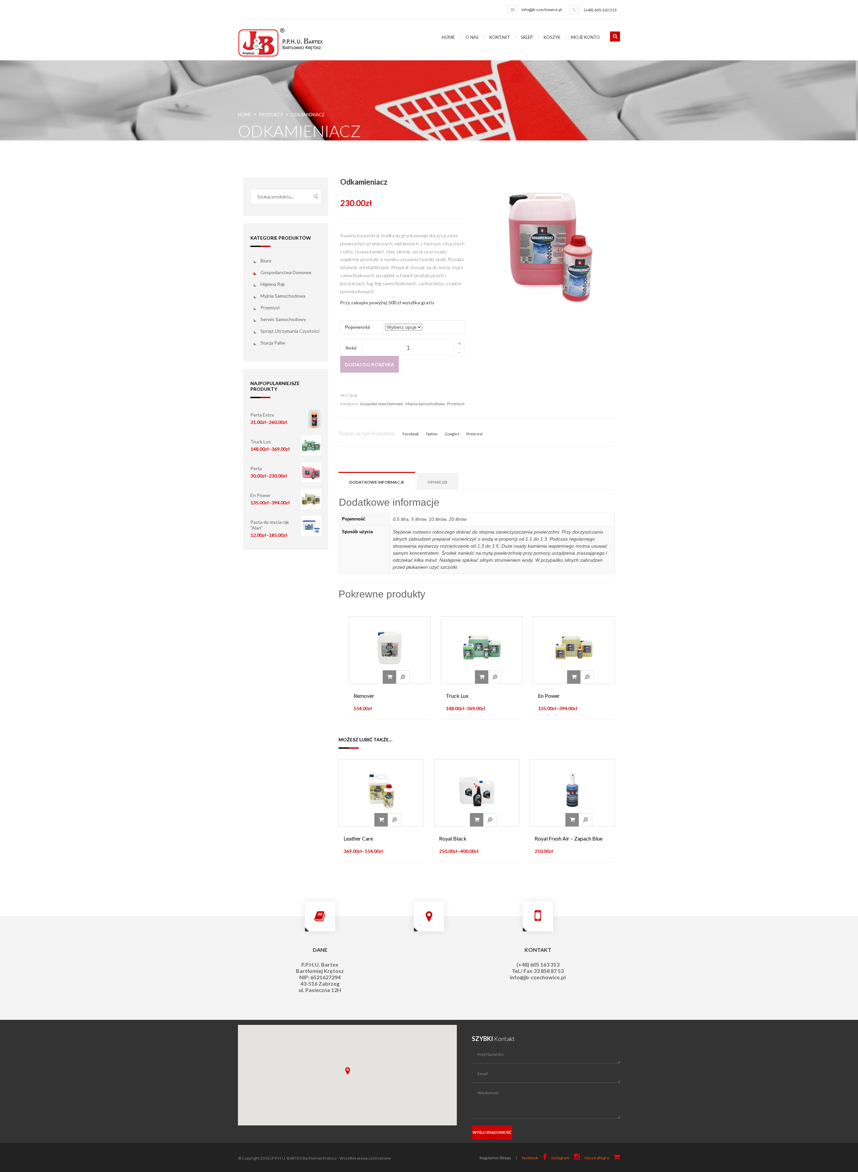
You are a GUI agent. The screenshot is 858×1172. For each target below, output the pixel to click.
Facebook (411, 434)
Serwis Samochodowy (283, 319)
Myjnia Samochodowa (282, 296)
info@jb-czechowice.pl (542, 9)
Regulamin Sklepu (495, 1157)
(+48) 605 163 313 (600, 9)
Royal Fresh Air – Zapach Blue (569, 838)
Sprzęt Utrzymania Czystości (289, 331)
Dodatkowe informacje (376, 482)
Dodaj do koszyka (369, 364)
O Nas (472, 37)
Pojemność (357, 327)
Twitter (432, 434)
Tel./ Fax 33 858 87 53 (538, 971)
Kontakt (499, 37)
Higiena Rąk (272, 284)
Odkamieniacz (307, 114)
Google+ (452, 434)
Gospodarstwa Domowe (285, 272)
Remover (364, 695)
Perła (256, 468)
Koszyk (552, 37)
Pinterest (474, 434)
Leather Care (358, 838)
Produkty (271, 114)
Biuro (265, 260)
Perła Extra (262, 415)
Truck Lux (260, 441)
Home (448, 37)
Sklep (527, 37)
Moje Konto (585, 37)
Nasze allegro (597, 1157)
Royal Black (453, 838)
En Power (260, 495)
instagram (560, 1157)
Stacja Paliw (272, 343)
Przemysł (270, 307)
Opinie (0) (437, 482)
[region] (347, 1075)
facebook (530, 1157)
